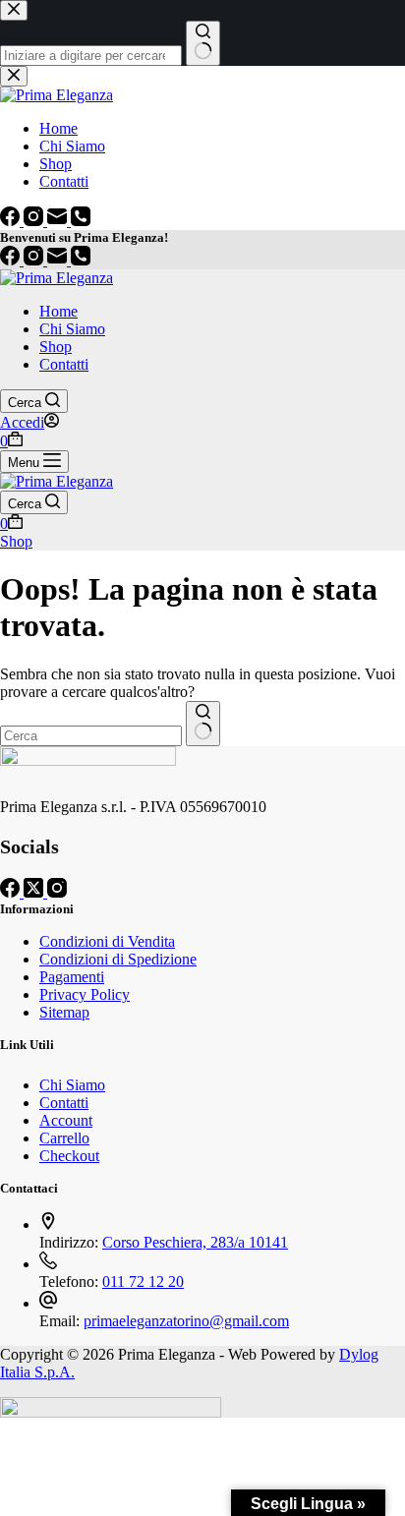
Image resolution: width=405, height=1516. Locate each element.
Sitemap (64, 1012)
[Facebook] (12, 260)
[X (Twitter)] (35, 892)
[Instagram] (35, 260)
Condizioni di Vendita (107, 941)
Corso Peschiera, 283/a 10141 (195, 1242)
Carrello (64, 1138)
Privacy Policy (84, 994)
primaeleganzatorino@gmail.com (186, 1320)
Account (65, 1120)
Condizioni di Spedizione (118, 959)
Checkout (69, 1155)
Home (58, 311)
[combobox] (91, 736)
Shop (55, 346)
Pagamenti (71, 976)
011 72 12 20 (143, 1281)
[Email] (59, 260)
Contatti (63, 364)
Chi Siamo (72, 329)
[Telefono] (80, 260)
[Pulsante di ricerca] (203, 723)
